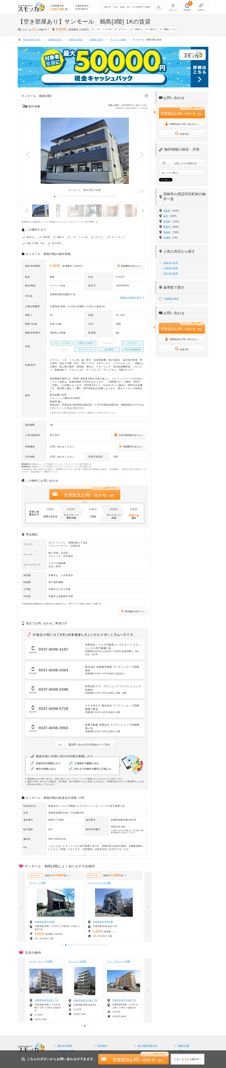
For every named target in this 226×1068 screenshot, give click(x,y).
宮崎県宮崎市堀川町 (103, 922)
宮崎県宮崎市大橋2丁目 (124, 1000)
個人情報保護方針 (147, 1045)
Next (141, 154)
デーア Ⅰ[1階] (37, 883)
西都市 (167, 226)
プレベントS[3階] (77, 961)
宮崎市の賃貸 (170, 262)
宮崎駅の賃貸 (171, 298)
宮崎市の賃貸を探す (131, 297)
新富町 (167, 221)
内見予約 (184, 134)
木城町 (167, 237)
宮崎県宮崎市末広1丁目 (47, 1000)
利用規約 (102, 1045)
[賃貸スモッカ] (31, 7)
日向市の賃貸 (170, 273)
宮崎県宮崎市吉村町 (45, 922)
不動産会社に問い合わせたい (184, 124)
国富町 (167, 210)
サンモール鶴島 (118, 39)
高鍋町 (167, 232)
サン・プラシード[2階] (118, 961)
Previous (27, 154)
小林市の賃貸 (170, 268)
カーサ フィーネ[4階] (41, 961)
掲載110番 (183, 1045)
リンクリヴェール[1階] (99, 883)
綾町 (165, 216)
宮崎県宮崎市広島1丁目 (85, 1000)
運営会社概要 (64, 1045)
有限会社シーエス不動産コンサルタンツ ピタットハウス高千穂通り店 (86, 806)
